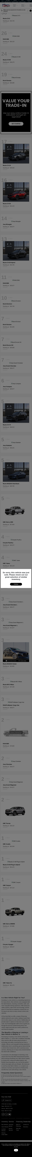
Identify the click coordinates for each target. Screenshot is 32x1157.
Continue (16, 584)
